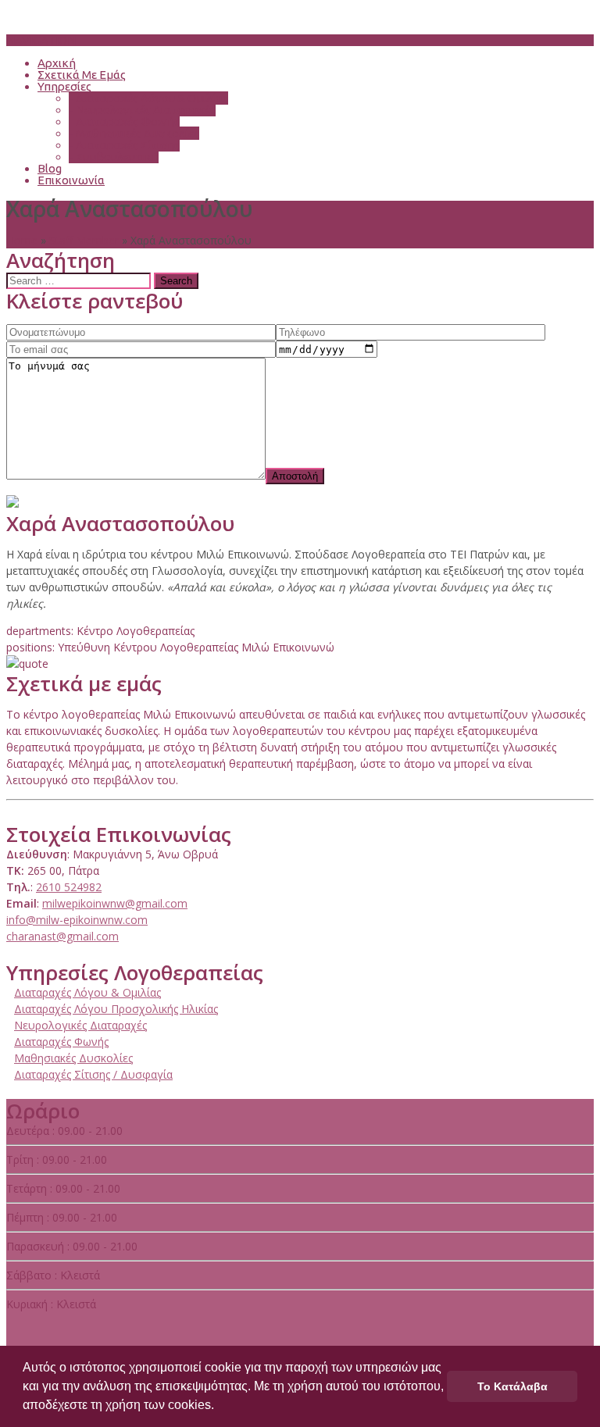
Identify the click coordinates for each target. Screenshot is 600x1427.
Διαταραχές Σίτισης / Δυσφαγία (93, 1074)
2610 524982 (69, 886)
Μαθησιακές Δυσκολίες (134, 133)
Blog (50, 168)
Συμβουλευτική (114, 156)
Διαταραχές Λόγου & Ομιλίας (148, 98)
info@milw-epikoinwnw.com (77, 919)
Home (22, 240)
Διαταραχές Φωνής (124, 121)
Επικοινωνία (71, 180)
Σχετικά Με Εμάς (82, 74)
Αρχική (57, 63)
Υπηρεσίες (64, 86)
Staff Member (84, 240)
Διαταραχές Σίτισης (124, 145)
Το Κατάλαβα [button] (512, 1386)
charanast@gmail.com (62, 936)
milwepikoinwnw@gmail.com (115, 903)
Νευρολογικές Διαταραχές (142, 109)
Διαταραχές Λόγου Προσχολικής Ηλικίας (116, 1008)
